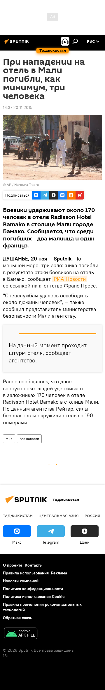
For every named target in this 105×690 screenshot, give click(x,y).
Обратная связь (17, 617)
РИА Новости (70, 279)
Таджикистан (18, 515)
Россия (92, 515)
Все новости (29, 438)
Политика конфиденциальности (33, 588)
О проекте (12, 565)
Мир (9, 438)
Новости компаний (20, 580)
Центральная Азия (58, 515)
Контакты (34, 565)
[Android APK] (21, 634)
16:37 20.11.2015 (17, 107)
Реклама (59, 573)
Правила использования (26, 573)
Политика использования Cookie (34, 596)
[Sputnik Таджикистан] (17, 43)
